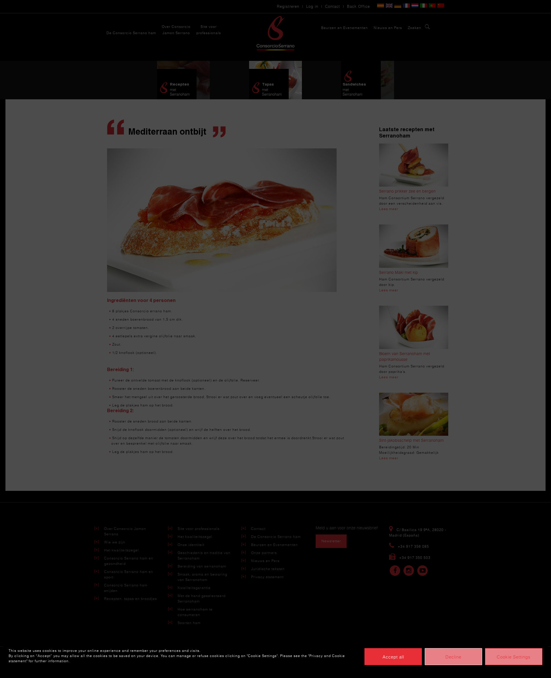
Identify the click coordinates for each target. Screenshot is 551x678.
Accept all (393, 656)
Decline (453, 656)
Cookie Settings (514, 656)
